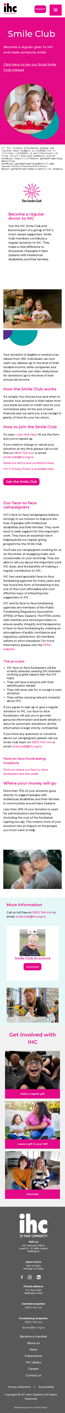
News (33, 1349)
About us (33, 1343)
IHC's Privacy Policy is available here (28, 469)
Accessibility (46, 1387)
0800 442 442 (33, 1307)
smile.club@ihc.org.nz (18, 457)
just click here (27, 434)
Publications (33, 1356)
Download (32, 966)
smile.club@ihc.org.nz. (27, 746)
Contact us (33, 1375)
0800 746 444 (24, 453)
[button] (56, 10)
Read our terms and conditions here (28, 463)
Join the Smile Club (21, 482)
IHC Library (33, 1362)
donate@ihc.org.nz (33, 1327)
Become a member (33, 1336)
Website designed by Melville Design (30, 1407)
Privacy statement (19, 1387)
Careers (33, 1368)
